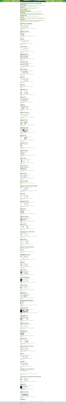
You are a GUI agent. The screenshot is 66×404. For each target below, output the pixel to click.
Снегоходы (34, 18)
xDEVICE (26, 347)
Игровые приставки (22, 21)
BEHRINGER (31, 301)
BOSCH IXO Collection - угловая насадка (27, 231)
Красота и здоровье (23, 9)
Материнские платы (34, 8)
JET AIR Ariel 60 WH (23, 46)
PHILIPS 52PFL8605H (23, 285)
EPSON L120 (22, 353)
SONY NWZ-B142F (23, 384)
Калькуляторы (27, 21)
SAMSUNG (29, 32)
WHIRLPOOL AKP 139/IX (24, 54)
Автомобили (37, 18)
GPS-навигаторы (28, 18)
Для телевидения (24, 248)
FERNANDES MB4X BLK (24, 307)
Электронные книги (24, 121)
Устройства (39, 1)
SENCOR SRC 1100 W (23, 330)
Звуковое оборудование (22, 11)
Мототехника (32, 18)
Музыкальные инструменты (29, 11)
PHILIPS (30, 136)
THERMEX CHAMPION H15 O (25, 277)
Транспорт (22, 17)
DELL (30, 40)
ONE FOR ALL (27, 248)
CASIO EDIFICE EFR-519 (24, 150)
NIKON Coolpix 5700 (23, 292)
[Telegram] (25, 399)
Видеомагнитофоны (31, 21)
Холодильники (44, 5)
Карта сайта (44, 1)
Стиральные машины (35, 5)
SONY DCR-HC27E (23, 97)
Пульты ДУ (25, 21)
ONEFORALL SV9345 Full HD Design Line (27, 246)
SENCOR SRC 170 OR (23, 338)
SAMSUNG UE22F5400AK (24, 323)
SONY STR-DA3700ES (23, 69)
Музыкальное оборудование (25, 10)
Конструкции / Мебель (22, 14)
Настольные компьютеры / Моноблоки (26, 187)
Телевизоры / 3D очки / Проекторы (26, 78)
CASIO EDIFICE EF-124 (24, 142)
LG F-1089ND (22, 361)
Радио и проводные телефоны (26, 159)
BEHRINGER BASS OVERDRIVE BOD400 (26, 300)
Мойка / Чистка (41, 13)
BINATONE (28, 240)
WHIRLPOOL (29, 55)
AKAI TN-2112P (22, 193)
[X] (22, 399)
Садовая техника (31, 13)
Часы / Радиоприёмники (25, 144)
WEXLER (27, 121)
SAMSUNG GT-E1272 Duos (24, 31)
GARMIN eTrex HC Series (24, 391)
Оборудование (22, 12)
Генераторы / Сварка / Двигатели (36, 13)
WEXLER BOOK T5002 (24, 120)
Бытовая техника (23, 4)
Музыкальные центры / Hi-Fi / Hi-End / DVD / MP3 (27, 385)
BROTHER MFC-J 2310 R (24, 127)
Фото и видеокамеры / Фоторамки (26, 98)
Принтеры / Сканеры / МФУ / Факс (27, 40)
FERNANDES (32, 309)
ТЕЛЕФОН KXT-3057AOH (24, 112)
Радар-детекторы (21, 18)
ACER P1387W (22, 76)
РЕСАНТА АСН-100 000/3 (24, 201)
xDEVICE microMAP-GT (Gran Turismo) (27, 346)
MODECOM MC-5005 (23, 89)
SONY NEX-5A (22, 104)
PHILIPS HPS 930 (23, 208)
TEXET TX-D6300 (23, 158)
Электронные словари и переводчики (36, 21)
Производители (34, 1)
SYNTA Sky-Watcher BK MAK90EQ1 (26, 23)
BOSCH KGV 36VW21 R (24, 315)
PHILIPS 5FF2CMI (23, 135)
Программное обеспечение (39, 11)
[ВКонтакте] (20, 399)
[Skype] (24, 399)
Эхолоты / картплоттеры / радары (35, 14)
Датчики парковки (39, 18)
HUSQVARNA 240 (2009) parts (25, 254)
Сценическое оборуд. (35, 11)
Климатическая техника (31, 5)
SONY (29, 98)
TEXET (30, 159)
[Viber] (23, 399)
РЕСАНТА (33, 202)
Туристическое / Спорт (26, 14)
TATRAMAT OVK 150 (23, 173)
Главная (25, 1)
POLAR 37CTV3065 (23, 269)
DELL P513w (22, 38)
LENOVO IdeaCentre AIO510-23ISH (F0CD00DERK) (28, 185)
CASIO (28, 144)
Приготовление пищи (27, 5)
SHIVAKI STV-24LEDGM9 (24, 216)
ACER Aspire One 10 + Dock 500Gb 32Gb (27, 368)
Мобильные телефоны (25, 32)
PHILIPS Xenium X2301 (24, 165)
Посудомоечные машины (40, 5)
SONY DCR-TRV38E (23, 224)
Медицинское (30, 14)
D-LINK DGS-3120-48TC (24, 61)
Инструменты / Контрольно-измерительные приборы (25, 13)
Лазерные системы (40, 14)
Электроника (22, 19)
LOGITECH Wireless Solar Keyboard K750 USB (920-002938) (30, 376)
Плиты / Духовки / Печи (26, 55)
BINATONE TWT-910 (23, 239)
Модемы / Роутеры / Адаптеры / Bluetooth (24, 8)
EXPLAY (26, 263)
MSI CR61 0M (22, 84)
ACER (29, 78)
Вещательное (43, 14)
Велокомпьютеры (43, 18)
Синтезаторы (26, 11)
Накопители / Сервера (30, 8)
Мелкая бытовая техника (22, 5)
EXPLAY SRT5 (22, 262)
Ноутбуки (23, 182)
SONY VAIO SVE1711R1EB (24, 181)
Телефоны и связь (23, 15)
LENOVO (30, 187)
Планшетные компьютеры (25, 370)
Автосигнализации (25, 18)
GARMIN (26, 393)
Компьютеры (22, 6)
